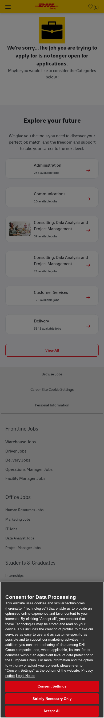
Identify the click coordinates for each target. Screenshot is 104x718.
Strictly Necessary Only (52, 699)
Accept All (52, 711)
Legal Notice (25, 676)
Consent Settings (52, 686)
